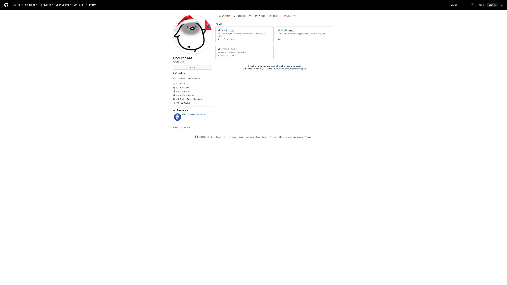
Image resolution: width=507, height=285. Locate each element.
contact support (299, 69)
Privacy (225, 137)
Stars (291, 16)
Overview (226, 16)
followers (181, 78)
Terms (218, 137)
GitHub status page (281, 69)
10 (227, 40)
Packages (276, 16)
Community (250, 137)
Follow (193, 67)
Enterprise (79, 4)
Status (241, 137)
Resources (45, 4)
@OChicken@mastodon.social (189, 99)
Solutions (30, 4)
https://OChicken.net (185, 95)
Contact (265, 137)
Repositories (244, 16)
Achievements (180, 110)
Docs (258, 137)
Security (233, 137)
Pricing (93, 4)
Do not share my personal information (298, 137)
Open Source (62, 4)
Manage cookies (276, 137)
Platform (16, 4)
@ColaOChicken (183, 103)
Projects (262, 16)
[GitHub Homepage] (196, 137)
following (194, 78)
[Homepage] (6, 5)
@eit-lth (182, 73)
